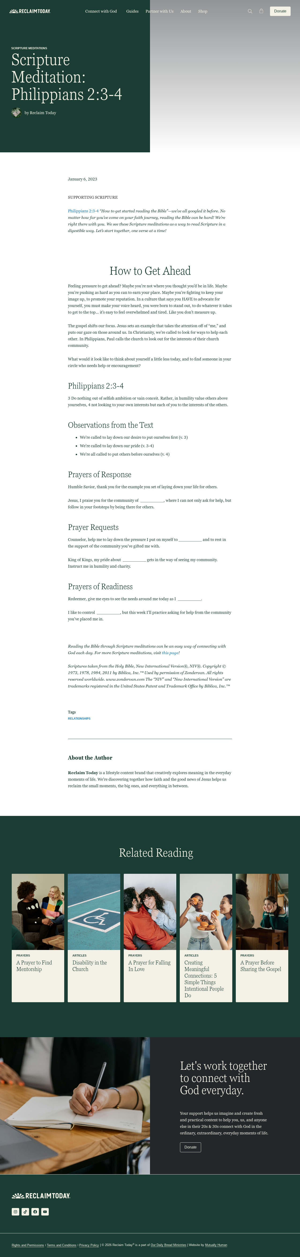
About (185, 11)
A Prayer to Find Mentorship (34, 965)
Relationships (79, 718)
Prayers (23, 955)
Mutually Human (216, 1245)
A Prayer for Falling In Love (149, 965)
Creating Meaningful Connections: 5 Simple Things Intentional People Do (204, 979)
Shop (202, 11)
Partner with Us (159, 11)
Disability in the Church (89, 965)
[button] (250, 11)
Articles (79, 955)
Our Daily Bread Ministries (168, 1245)
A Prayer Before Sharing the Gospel (260, 965)
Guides (132, 11)
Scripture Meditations (29, 48)
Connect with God (101, 11)
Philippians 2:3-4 (83, 211)
